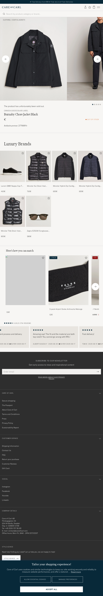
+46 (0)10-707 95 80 (13, 528)
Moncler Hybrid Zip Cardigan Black (64, 186)
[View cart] (94, 7)
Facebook (6, 491)
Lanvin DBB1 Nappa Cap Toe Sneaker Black (12, 186)
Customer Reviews (9, 464)
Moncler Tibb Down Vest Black (10, 231)
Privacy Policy (7, 423)
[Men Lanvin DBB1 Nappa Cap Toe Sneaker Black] (12, 166)
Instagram (6, 487)
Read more (76, 572)
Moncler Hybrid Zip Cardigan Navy (90, 186)
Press (4, 419)
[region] (51, 337)
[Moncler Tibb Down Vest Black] (12, 228)
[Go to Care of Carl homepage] (11, 7)
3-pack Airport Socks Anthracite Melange (65, 309)
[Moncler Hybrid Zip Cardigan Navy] (90, 183)
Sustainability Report (10, 427)
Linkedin (5, 500)
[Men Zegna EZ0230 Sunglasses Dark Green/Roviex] (38, 211)
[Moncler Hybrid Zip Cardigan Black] (64, 183)
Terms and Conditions (11, 414)
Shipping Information (10, 446)
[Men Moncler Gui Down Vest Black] (38, 166)
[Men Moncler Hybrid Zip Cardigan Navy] (90, 166)
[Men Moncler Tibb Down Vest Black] (12, 211)
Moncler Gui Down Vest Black (36, 186)
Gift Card (5, 468)
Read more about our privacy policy (51, 377)
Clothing (6, 20)
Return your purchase (10, 459)
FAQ (3, 455)
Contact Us (6, 450)
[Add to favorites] (22, 154)
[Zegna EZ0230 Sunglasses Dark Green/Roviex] (38, 228)
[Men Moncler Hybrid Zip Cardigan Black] (64, 166)
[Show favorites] (89, 7)
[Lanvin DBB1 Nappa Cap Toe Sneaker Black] (12, 183)
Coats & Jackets (18, 20)
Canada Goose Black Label (16, 110)
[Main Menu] (98, 7)
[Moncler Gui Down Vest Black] (38, 183)
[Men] (25, 280)
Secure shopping (8, 401)
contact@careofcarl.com (18, 531)
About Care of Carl (9, 410)
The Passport (7, 405)
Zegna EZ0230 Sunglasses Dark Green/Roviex (37, 231)
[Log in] (85, 7)
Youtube (5, 495)
